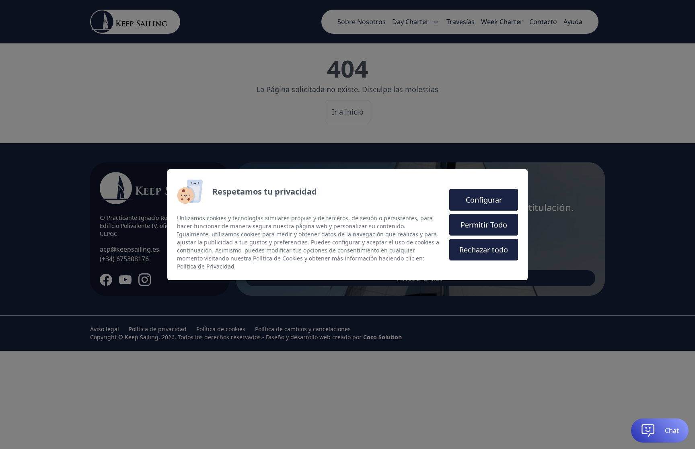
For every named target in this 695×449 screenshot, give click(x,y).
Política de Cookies (278, 258)
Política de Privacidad (205, 266)
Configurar (484, 200)
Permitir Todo (484, 225)
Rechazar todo (483, 249)
